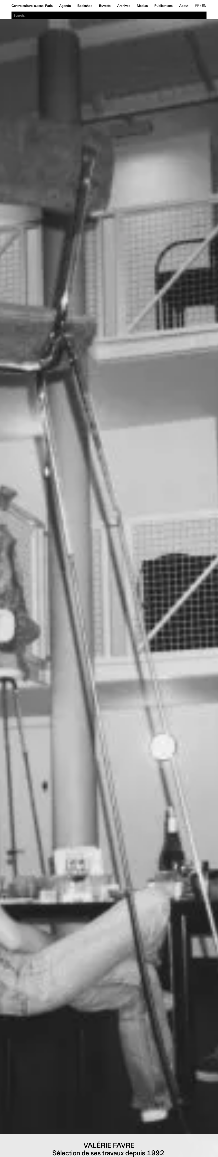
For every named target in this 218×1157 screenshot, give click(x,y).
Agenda (65, 6)
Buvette (105, 6)
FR (197, 6)
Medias (142, 6)
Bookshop (84, 6)
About (183, 6)
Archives (123, 6)
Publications (163, 6)
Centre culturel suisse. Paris (32, 6)
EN (204, 6)
